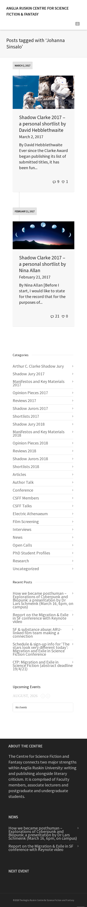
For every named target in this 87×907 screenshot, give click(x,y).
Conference (23, 490)
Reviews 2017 (24, 400)
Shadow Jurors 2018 (30, 458)
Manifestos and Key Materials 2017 (38, 383)
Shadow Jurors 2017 (30, 408)
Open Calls (22, 545)
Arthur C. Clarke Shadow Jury (38, 366)
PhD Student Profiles (31, 552)
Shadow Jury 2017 (29, 373)
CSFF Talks (22, 505)
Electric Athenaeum (30, 513)
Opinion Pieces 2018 (30, 443)
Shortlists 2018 (26, 466)
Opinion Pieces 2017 (30, 392)
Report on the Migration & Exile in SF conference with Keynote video (40, 618)
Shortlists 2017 (26, 416)
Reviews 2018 (24, 450)
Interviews (22, 529)
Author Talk (23, 482)
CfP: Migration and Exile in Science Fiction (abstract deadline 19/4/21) (43, 665)
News (17, 537)
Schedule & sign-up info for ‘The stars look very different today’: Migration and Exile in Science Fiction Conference (41, 649)
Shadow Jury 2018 (29, 424)
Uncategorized (26, 568)
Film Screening (26, 521)
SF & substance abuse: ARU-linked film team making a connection (37, 633)
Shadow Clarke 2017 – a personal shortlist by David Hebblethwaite (42, 123)
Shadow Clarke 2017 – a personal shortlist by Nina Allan (42, 264)
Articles (19, 474)
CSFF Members (26, 498)
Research (21, 560)
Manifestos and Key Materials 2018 (38, 433)
